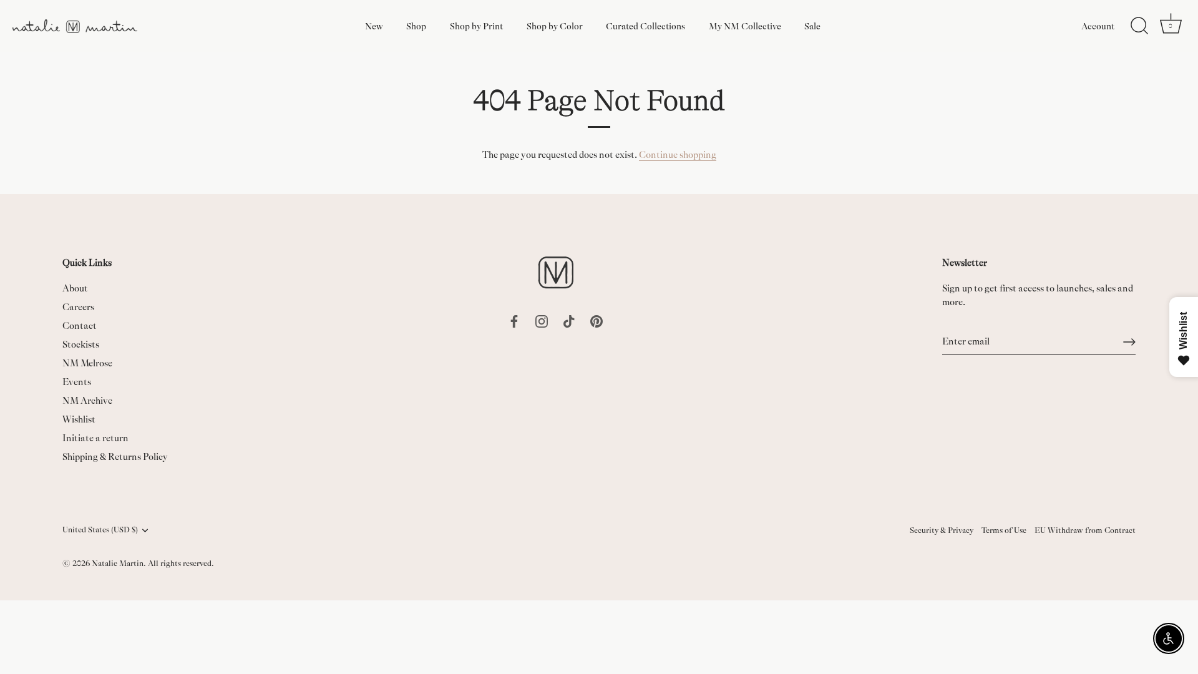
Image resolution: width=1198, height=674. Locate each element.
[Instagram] (541, 320)
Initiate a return (95, 438)
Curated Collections (645, 26)
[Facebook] (514, 320)
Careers (78, 307)
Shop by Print (476, 26)
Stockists (80, 344)
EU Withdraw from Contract (1085, 530)
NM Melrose (87, 363)
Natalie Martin (118, 563)
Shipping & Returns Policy (115, 457)
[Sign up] (1129, 342)
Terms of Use (1003, 530)
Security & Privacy (941, 530)
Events (76, 382)
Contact (79, 326)
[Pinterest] (596, 320)
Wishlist (78, 419)
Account (1097, 26)
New (374, 26)
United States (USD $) (100, 529)
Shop (416, 26)
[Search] (1139, 26)
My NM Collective (745, 26)
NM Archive (87, 401)
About (75, 288)
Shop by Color (555, 26)
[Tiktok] (569, 320)
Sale (812, 26)
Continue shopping (677, 155)
